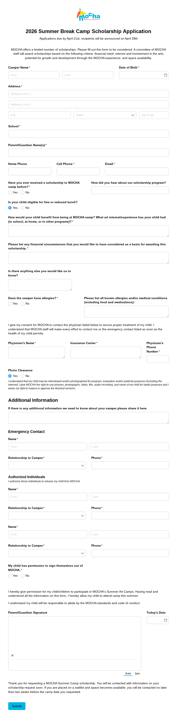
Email (116, 164)
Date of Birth (135, 67)
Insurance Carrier (90, 343)
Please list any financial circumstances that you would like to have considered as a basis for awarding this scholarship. (87, 246)
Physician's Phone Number (158, 347)
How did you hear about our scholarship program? (128, 182)
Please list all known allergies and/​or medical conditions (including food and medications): (125, 300)
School (20, 126)
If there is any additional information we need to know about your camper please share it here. (77, 408)
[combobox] (105, 115)
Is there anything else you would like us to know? (39, 273)
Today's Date (156, 612)
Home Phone (17, 164)
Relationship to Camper (32, 458)
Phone (103, 458)
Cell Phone (72, 164)
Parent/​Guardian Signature (27, 612)
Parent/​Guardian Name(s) (34, 145)
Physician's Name (28, 343)
